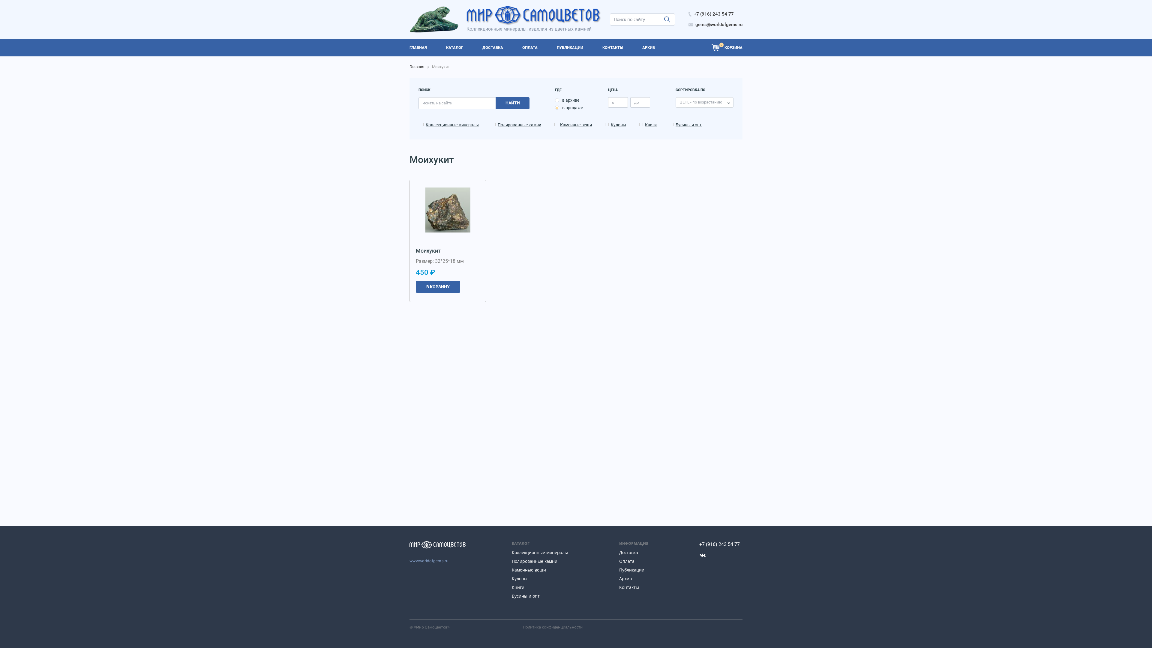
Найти (513, 102)
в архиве (570, 100)
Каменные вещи (576, 124)
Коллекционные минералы (452, 124)
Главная (417, 66)
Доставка (628, 552)
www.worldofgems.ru (429, 561)
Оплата (626, 561)
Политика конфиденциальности (553, 627)
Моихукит (428, 251)
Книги (651, 124)
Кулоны (618, 124)
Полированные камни (519, 124)
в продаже (572, 107)
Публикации (631, 570)
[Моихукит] (447, 210)
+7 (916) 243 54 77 (719, 544)
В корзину (438, 286)
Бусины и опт (689, 124)
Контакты (629, 587)
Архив (625, 578)
